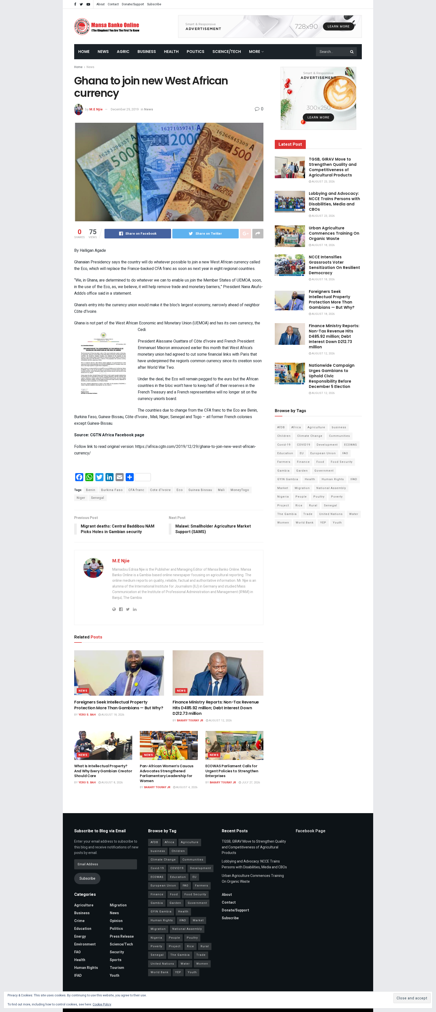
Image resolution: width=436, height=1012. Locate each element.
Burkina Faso (112, 490)
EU (302, 453)
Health (171, 51)
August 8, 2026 (112, 782)
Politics (195, 51)
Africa (296, 427)
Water (353, 514)
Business (147, 51)
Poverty (337, 497)
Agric (123, 51)
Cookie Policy (102, 1004)
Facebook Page (310, 831)
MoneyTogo (240, 490)
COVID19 (303, 445)
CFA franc (136, 490)
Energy (80, 936)
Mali (221, 490)
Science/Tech (226, 51)
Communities (339, 436)
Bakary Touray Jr (190, 720)
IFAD (353, 479)
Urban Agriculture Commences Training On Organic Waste (334, 233)
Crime (79, 921)
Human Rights (333, 479)
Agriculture (316, 427)
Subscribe (154, 4)
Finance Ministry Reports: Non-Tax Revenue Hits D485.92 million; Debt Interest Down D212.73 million (216, 707)
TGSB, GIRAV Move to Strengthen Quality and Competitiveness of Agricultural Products (333, 167)
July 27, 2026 (250, 782)
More (254, 51)
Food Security (341, 462)
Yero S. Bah (87, 715)
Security (117, 952)
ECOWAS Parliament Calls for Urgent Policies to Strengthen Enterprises (231, 770)
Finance (303, 462)
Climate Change (309, 436)
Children (284, 436)
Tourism (117, 967)
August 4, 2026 (186, 787)
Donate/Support (133, 4)
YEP (323, 522)
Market (282, 488)
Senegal (97, 498)
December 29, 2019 (125, 109)
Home (84, 51)
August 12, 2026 (220, 720)
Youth (337, 522)
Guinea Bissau (200, 490)
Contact (113, 4)
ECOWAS (350, 445)
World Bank (305, 522)
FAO (345, 453)
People (301, 497)
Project (283, 505)
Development (327, 445)
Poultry (318, 497)
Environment (85, 944)
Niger (81, 498)
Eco (180, 490)
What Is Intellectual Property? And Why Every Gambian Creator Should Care (103, 770)
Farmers (283, 462)
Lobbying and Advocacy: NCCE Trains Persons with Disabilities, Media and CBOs (334, 201)
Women (283, 522)
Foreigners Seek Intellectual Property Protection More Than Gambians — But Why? (118, 705)
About (100, 4)
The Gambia (287, 514)
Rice (299, 505)
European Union (323, 453)
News (103, 51)
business (339, 427)
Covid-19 (283, 445)
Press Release (122, 936)
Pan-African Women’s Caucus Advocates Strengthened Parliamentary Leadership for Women (167, 773)
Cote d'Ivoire (160, 490)
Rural (313, 505)
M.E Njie (96, 109)
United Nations (331, 514)
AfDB (281, 427)
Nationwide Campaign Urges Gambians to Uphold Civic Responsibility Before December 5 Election (332, 376)
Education (285, 453)
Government (324, 471)
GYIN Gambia (287, 479)
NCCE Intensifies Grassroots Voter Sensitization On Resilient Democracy (334, 264)
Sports (115, 960)
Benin (90, 490)
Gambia (283, 471)
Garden (302, 471)
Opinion (116, 921)
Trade (308, 514)
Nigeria (283, 497)
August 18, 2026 (112, 715)
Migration (302, 488)
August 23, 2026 (323, 181)
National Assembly (331, 488)
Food (320, 462)
